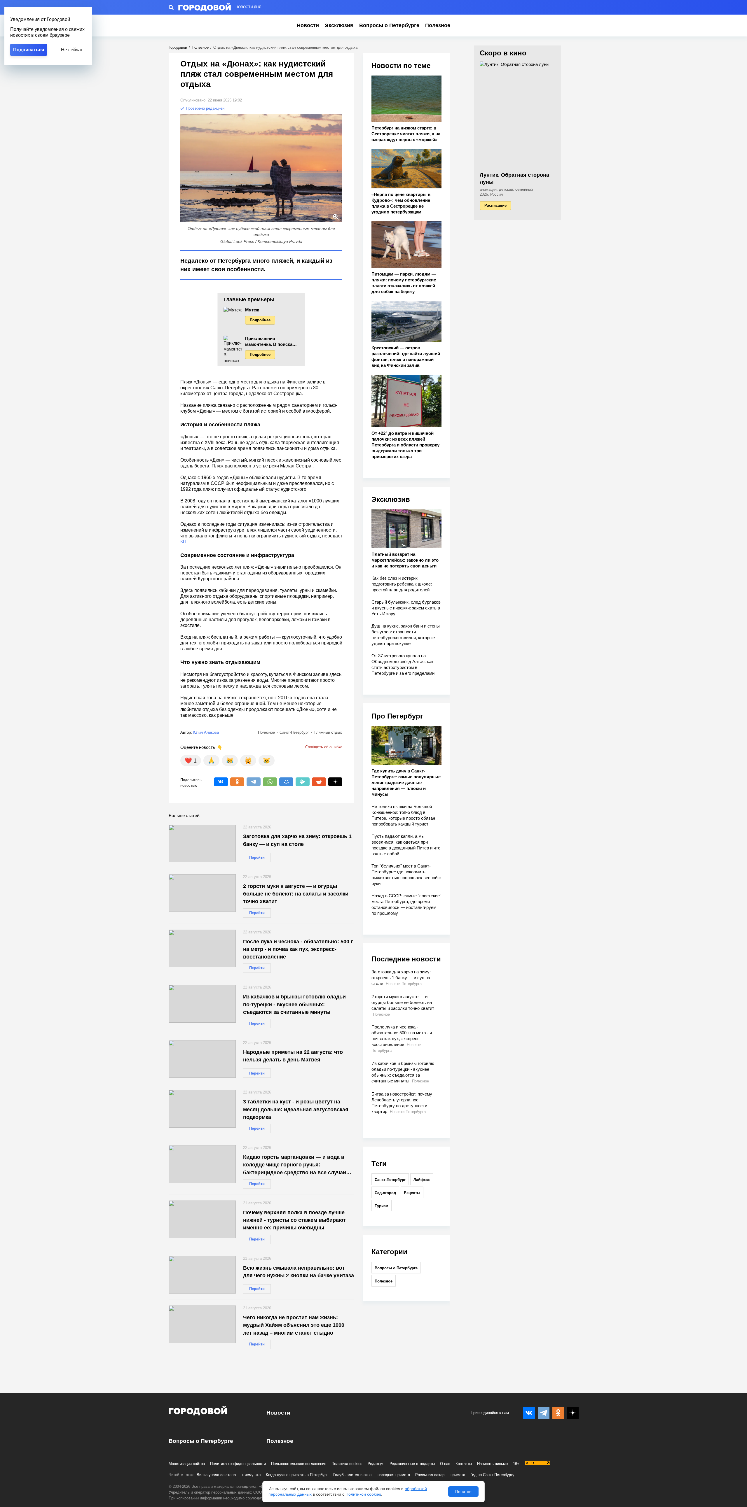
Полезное (437, 25)
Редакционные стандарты (412, 1464)
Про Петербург (397, 716)
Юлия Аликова (206, 732)
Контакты (463, 1464)
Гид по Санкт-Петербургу (492, 1475)
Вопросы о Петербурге (389, 25)
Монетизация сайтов (187, 1464)
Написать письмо (492, 1464)
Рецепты (412, 1193)
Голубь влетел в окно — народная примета (371, 1475)
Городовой (178, 47)
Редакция (376, 1464)
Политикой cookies (363, 1494)
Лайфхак (421, 1179)
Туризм (381, 1206)
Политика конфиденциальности (238, 1464)
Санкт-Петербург (390, 1179)
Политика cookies (346, 1464)
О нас (445, 1464)
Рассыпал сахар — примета (440, 1475)
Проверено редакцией (204, 108)
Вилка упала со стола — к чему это (229, 1475)
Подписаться (28, 49)
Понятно (463, 1491)
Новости (308, 25)
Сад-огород (385, 1193)
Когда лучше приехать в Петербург (297, 1475)
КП (183, 541)
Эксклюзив (339, 25)
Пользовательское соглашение (298, 1464)
